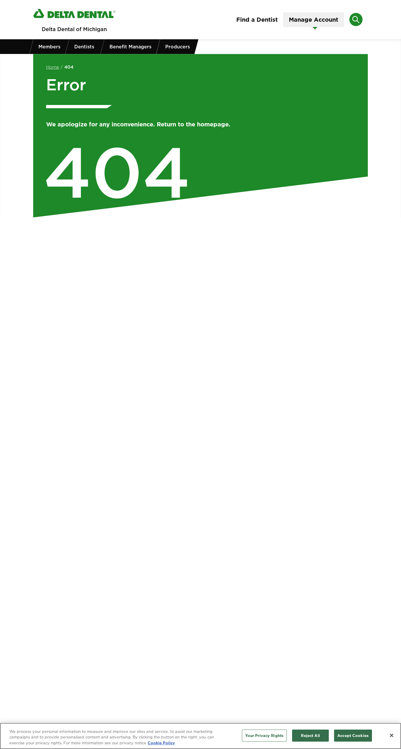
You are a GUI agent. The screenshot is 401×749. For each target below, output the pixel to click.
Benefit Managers (130, 46)
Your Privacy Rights (264, 735)
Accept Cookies (353, 735)
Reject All (310, 735)
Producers (177, 46)
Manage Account (313, 20)
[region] (200, 736)
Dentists (84, 46)
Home (52, 67)
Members (49, 46)
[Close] (391, 735)
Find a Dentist (257, 20)
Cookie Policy (161, 742)
